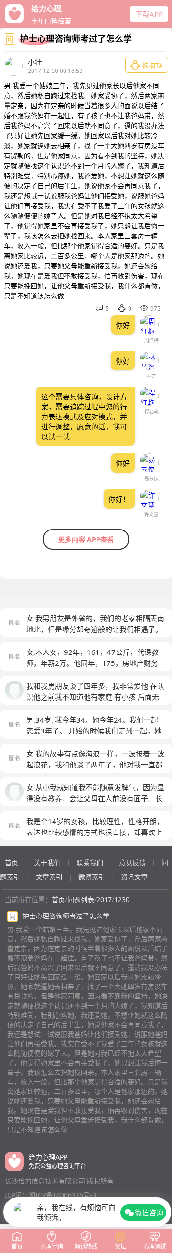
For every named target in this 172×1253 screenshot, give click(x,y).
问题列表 (80, 899)
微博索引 (91, 876)
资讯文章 (134, 876)
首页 (11, 862)
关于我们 (47, 862)
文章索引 (49, 876)
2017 (104, 899)
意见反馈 (132, 862)
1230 (121, 899)
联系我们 (89, 862)
